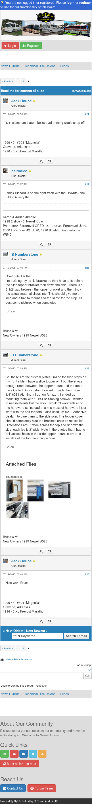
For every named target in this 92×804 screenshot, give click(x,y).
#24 (87, 368)
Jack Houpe (21, 100)
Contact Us (14, 788)
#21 (87, 114)
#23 (87, 267)
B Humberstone (24, 254)
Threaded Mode (81, 91)
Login (11, 45)
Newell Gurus (9, 66)
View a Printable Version (19, 659)
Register (32, 45)
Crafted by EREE (30, 801)
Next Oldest (14, 630)
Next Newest (35, 630)
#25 (87, 574)
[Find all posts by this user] (42, 161)
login (71, 2)
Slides (64, 66)
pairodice (19, 170)
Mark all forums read (21, 763)
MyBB (17, 801)
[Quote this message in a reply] (50, 161)
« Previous (8, 81)
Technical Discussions (39, 66)
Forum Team (43, 788)
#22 (87, 184)
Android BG (52, 801)
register (85, 2)
